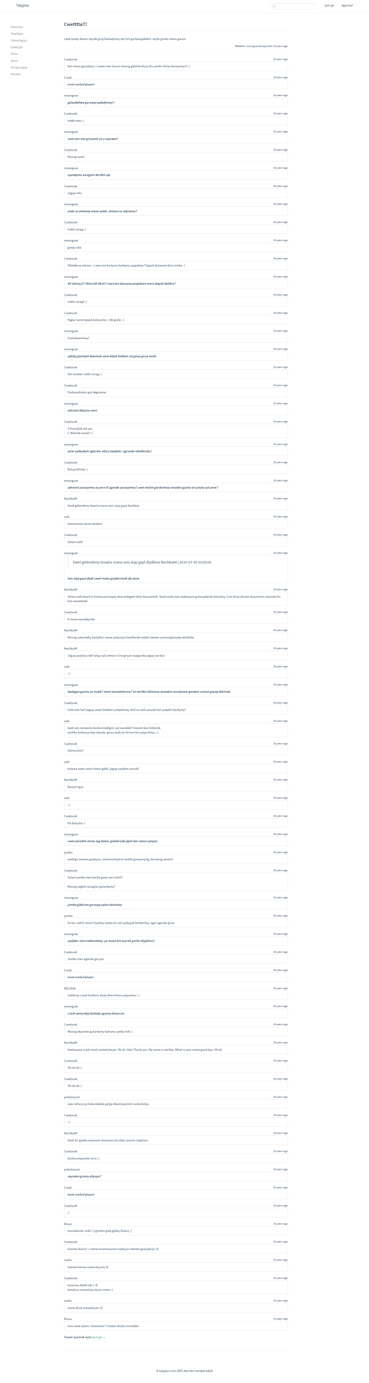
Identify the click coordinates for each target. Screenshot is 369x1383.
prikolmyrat (72, 1097)
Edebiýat (16, 47)
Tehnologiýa (19, 40)
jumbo (68, 852)
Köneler (16, 74)
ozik (66, 517)
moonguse (252, 46)
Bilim (14, 54)
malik (68, 1260)
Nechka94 (70, 498)
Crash (68, 77)
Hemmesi (17, 27)
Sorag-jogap (19, 67)
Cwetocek (70, 59)
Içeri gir (330, 5)
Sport (14, 61)
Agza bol (347, 5)
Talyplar (22, 5)
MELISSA (70, 988)
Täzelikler (17, 34)
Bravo (68, 1224)
